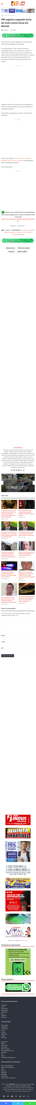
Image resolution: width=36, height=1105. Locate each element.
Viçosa (3, 1055)
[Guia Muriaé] (18, 3)
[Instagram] (22, 470)
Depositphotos (24, 940)
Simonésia (4, 1052)
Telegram (12, 232)
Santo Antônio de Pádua (7, 1077)
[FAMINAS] (18, 10)
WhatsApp (21, 234)
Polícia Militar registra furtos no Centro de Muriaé (16, 487)
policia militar (22, 251)
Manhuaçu (4, 1037)
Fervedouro (4, 1012)
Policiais (13, 15)
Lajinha (3, 1030)
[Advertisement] (18, 85)
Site (2, 648)
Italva (2, 1069)
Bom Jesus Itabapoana (7, 1065)
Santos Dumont (5, 1048)
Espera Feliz (4, 1008)
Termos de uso (10, 1086)
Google (6, 232)
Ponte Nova (4, 1045)
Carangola (3, 1005)
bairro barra (11, 248)
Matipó (3, 1043)
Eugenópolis (4, 1010)
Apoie (29, 1086)
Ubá (2, 1054)
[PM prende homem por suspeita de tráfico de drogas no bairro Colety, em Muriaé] (27, 504)
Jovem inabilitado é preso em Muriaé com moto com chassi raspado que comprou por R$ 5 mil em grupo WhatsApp (8, 514)
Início (3, 15)
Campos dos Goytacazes (7, 1067)
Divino (2, 1006)
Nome (3, 635)
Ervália (3, 1035)
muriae (12, 251)
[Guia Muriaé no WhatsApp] (18, 35)
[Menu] (2, 4)
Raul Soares (4, 1047)
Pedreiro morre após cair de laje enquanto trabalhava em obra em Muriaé (27, 553)
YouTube (14, 234)
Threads (18, 232)
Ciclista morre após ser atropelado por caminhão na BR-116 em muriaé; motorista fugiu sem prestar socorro (27, 575)
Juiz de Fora (4, 1028)
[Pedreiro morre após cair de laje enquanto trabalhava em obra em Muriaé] (27, 545)
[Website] (12, 470)
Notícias (8, 15)
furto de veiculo (24, 248)
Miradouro (4, 1015)
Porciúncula (4, 1076)
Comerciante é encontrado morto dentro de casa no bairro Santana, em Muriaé (26, 533)
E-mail (3, 641)
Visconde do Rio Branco (7, 1057)
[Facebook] (14, 470)
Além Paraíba (4, 1025)
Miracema (3, 1072)
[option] (18, 483)
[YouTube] (19, 470)
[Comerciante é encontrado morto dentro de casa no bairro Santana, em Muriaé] (27, 525)
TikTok (24, 232)
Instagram (31, 230)
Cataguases (4, 1027)
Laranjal (3, 1032)
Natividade (4, 1074)
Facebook (24, 230)
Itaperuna (3, 1070)
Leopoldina (4, 1034)
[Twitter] (17, 470)
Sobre (32, 1084)
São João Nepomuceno (7, 1050)
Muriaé (3, 1017)
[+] (6, 1017)
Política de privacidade (21, 1086)
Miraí (2, 1013)
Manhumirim (4, 1041)
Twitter (29, 232)
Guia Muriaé (5, 30)
